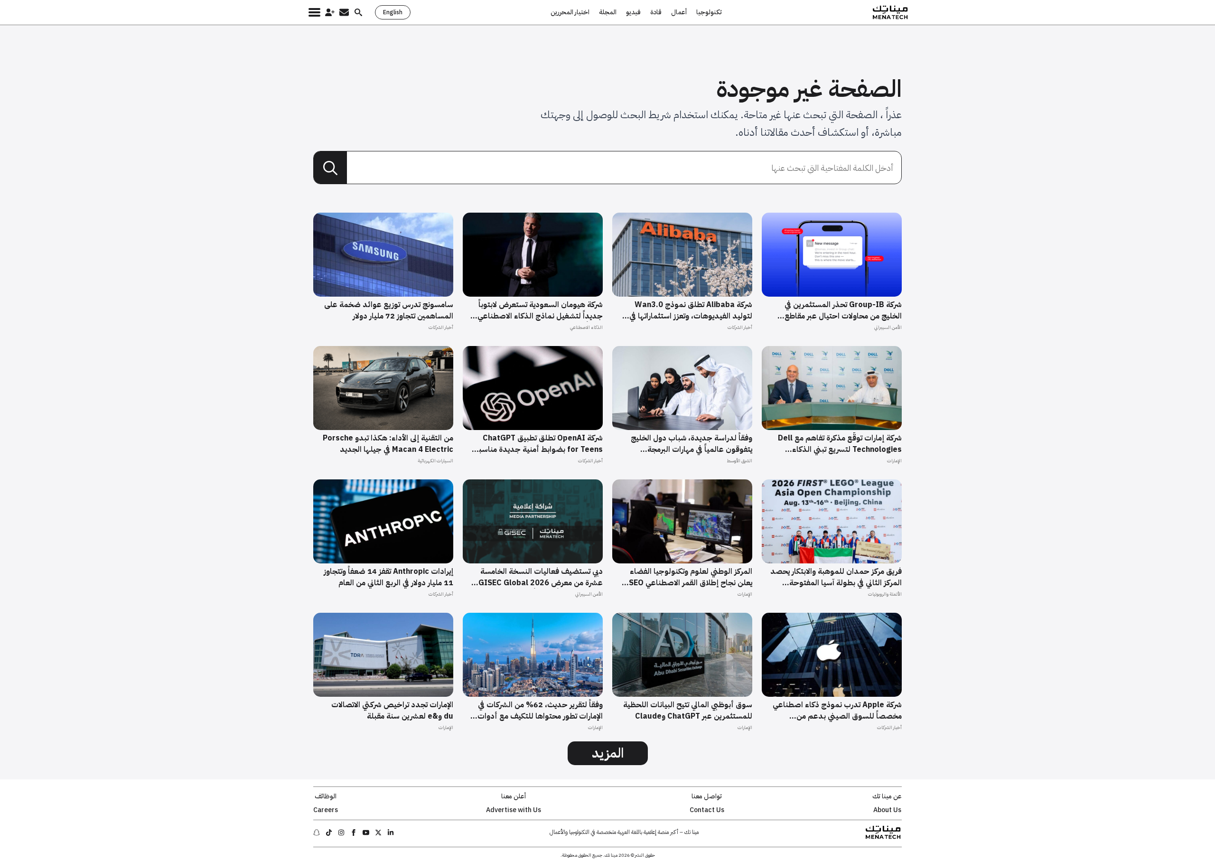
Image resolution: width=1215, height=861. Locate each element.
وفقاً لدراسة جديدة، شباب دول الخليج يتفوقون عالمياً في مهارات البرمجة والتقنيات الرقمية (691, 443)
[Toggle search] (358, 12)
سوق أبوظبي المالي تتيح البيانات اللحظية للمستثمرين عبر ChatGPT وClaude (687, 710)
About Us (887, 810)
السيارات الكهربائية (435, 460)
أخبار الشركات (740, 327)
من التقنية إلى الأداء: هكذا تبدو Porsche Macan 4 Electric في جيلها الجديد (388, 443)
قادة (656, 12)
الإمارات (894, 460)
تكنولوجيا (709, 12)
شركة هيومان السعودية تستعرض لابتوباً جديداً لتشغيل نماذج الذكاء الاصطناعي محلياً (540, 310)
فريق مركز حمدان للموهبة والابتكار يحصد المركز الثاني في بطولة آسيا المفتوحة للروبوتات (836, 577)
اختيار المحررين (570, 12)
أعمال (679, 12)
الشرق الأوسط (739, 460)
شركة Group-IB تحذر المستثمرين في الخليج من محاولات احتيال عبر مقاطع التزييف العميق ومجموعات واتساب (843, 310)
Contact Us (707, 810)
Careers (325, 810)
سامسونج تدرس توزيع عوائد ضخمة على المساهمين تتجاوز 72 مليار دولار (388, 310)
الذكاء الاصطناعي (586, 327)
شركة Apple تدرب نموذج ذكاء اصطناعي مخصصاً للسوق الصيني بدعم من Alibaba (837, 710)
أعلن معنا (513, 796)
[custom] (390, 832)
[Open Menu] (314, 12)
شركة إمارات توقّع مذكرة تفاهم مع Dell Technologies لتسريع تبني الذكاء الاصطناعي (840, 443)
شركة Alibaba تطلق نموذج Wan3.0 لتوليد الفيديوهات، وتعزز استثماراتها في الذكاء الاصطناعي (690, 310)
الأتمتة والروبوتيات (885, 594)
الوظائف (325, 796)
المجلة (608, 12)
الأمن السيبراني (888, 327)
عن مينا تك (887, 796)
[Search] (330, 168)
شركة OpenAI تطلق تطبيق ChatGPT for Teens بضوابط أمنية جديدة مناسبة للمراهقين (539, 443)
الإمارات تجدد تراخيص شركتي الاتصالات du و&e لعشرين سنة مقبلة (392, 710)
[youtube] (366, 832)
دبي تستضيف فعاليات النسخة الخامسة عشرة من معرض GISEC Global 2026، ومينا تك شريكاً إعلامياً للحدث (539, 577)
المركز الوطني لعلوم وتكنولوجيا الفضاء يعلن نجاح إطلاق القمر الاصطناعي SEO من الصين (690, 577)
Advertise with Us (513, 810)
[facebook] (353, 832)
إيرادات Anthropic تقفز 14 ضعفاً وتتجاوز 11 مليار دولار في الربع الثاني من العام (388, 577)
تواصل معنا (707, 796)
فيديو (633, 12)
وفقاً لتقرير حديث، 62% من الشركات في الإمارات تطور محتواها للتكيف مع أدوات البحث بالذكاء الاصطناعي (540, 710)
